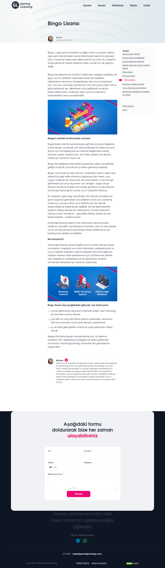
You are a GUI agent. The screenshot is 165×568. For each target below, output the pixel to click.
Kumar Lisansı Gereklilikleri (133, 58)
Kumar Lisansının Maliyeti (133, 62)
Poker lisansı (127, 72)
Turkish (146, 5)
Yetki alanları (128, 106)
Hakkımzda (117, 5)
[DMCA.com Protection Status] (132, 563)
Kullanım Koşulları (99, 563)
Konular (102, 5)
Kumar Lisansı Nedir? (131, 54)
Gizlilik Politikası (82, 563)
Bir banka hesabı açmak (133, 84)
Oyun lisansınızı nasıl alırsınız (134, 88)
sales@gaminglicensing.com (82, 554)
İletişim (133, 5)
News (124, 110)
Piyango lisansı (128, 76)
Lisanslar (87, 5)
